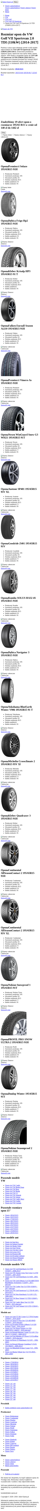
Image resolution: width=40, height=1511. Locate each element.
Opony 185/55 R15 (11, 1223)
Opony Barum (10, 1447)
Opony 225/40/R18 (11, 1378)
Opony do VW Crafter (12, 1201)
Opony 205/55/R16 (11, 1368)
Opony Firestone (10, 1434)
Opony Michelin (10, 1424)
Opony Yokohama (11, 1430)
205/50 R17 (28, 73)
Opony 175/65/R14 (11, 1362)
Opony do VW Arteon (12, 1197)
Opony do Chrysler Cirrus (14, 1250)
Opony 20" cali (10, 1395)
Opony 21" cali (10, 1397)
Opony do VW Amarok (13, 1195)
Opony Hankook (11, 1439)
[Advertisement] (20, 97)
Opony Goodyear (11, 1422)
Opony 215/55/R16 (11, 1374)
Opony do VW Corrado (13, 1203)
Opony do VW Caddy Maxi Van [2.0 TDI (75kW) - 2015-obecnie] (19, 1303)
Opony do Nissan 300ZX (13, 1260)
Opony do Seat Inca (12, 1242)
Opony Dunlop (10, 1420)
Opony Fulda (9, 1436)
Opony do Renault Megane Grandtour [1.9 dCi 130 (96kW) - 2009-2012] (21, 1345)
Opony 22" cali (10, 1399)
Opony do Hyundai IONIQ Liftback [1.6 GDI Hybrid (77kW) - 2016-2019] (20, 1325)
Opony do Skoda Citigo (13, 1246)
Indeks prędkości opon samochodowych (18, 1408)
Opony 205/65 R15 (11, 1233)
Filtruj (3, 132)
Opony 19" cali (10, 1393)
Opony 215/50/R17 (11, 1372)
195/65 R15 (19, 69)
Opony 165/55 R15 (11, 1217)
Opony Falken (10, 1432)
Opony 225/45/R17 (11, 1380)
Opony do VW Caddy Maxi (14, 1199)
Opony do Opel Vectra (12, 1248)
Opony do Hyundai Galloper (15, 1256)
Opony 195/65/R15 (11, 1366)
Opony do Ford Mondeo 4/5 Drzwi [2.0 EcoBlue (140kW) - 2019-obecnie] (21, 1337)
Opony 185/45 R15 (11, 1215)
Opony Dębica (10, 1449)
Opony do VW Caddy (12, 1185)
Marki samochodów (12, 1466)
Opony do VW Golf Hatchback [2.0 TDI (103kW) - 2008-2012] (19, 1270)
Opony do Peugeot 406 (13, 1254)
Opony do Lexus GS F (13, 1252)
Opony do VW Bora (12, 1189)
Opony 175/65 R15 (11, 1219)
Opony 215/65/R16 (11, 1376)
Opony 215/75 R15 (11, 1227)
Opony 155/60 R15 (11, 1231)
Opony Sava (9, 1451)
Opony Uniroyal (10, 1443)
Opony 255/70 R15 (11, 1225)
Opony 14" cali (10, 1384)
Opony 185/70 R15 (11, 1221)
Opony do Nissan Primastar (14, 1258)
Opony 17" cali (10, 1389)
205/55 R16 (19, 73)
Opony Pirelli (9, 1428)
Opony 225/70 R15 (11, 1229)
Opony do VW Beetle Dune (14, 1187)
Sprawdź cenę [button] (5, 191)
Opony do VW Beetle (12, 1191)
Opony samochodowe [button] (12, 6)
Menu (15, 2)
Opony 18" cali (10, 1391)
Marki (7, 12)
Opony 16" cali (10, 1387)
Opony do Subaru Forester (14, 1244)
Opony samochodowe (12, 8)
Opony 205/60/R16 (11, 1370)
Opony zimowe (25, 8)
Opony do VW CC (11, 1193)
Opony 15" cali (10, 1385)
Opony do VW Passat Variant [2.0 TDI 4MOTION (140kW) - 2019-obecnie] (18, 1329)
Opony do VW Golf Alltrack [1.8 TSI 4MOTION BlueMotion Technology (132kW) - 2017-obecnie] (22, 1283)
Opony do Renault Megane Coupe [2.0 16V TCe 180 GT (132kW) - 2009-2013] (21, 1333)
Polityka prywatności (12, 1474)
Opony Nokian (10, 1426)
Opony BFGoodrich (12, 1445)
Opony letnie (7, 135)
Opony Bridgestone (11, 1416)
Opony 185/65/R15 (11, 1364)
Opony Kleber (10, 1441)
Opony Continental (11, 1418)
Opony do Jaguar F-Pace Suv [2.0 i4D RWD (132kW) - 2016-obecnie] (20, 1321)
